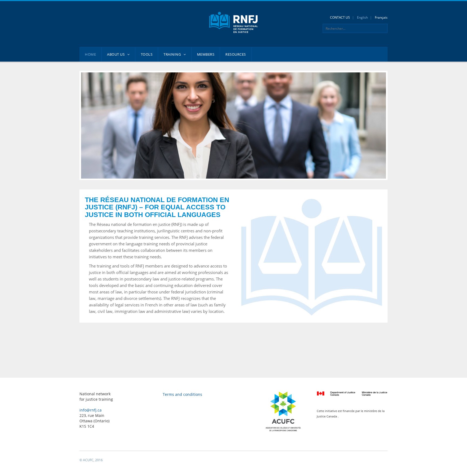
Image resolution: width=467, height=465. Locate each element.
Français (381, 17)
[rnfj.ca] (233, 22)
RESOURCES (235, 54)
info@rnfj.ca (90, 410)
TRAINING (172, 54)
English (362, 17)
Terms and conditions (182, 394)
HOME (90, 54)
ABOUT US (116, 54)
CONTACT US (340, 17)
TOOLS (147, 54)
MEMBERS (206, 54)
